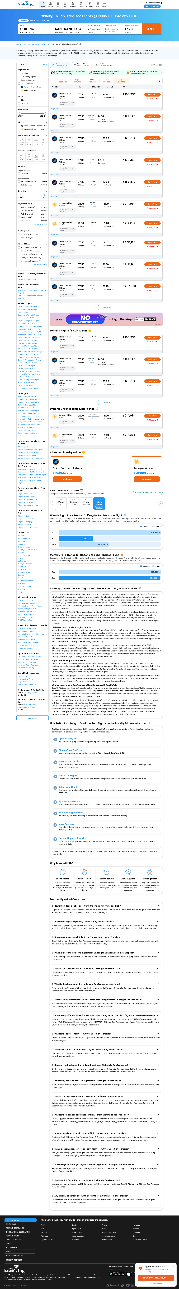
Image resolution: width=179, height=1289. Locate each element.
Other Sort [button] (158, 65)
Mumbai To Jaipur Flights (28, 388)
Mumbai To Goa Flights (27, 323)
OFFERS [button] (9, 1243)
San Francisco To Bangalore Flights (32, 475)
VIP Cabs (75, 1240)
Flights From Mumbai (26, 496)
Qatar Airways (24, 572)
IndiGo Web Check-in (27, 628)
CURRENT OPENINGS (14, 1260)
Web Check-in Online (27, 684)
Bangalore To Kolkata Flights (29, 357)
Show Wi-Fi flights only (29, 234)
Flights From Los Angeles (28, 505)
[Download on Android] (116, 1275)
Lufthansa (22, 561)
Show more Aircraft (40, 265)
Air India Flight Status (26, 603)
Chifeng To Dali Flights (27, 447)
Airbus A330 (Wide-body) (30, 261)
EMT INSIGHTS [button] (11, 1247)
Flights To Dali (23, 516)
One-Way (23, 21)
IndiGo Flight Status (25, 600)
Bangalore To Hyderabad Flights (31, 399)
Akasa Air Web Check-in (28, 637)
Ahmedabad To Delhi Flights (29, 335)
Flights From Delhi (25, 494)
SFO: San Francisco (28, 181)
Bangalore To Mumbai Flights (30, 326)
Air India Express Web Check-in (31, 634)
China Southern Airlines (32, 87)
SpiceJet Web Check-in (28, 640)
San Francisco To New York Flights (32, 477)
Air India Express (24, 538)
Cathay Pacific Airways (27, 550)
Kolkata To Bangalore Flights (29, 371)
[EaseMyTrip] (25, 5)
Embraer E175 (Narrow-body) (31, 254)
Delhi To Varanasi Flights (28, 436)
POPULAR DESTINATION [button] (15, 1228)
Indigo (20, 558)
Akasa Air (22, 544)
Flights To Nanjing (25, 521)
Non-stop (24, 73)
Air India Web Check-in (27, 631)
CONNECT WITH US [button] (14, 1240)
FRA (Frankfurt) (26, 217)
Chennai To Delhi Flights (27, 349)
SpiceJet (21, 583)
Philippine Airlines (25, 569)
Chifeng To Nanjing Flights (28, 452)
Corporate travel (109, 1236)
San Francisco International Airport (27, 705)
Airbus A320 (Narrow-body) (31, 247)
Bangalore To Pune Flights (28, 402)
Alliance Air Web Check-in (29, 642)
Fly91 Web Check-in (26, 648)
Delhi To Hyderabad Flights (29, 337)
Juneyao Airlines (30, 90)
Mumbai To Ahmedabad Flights (31, 413)
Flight (43, 1225)
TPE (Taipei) (25, 221)
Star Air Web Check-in (27, 645)
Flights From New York (27, 502)
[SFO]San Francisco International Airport (69, 32)
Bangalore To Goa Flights (28, 354)
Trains (104, 1225)
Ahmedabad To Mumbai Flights (31, 351)
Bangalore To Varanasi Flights (30, 422)
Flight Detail (55, 109)
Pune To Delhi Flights (26, 318)
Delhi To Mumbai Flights (27, 306)
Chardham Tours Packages (29, 656)
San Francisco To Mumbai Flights (31, 472)
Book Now (152, 94)
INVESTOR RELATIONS (14, 1255)
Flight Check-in (47, 1240)
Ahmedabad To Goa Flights (29, 396)
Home (19, 44)
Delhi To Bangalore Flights (28, 321)
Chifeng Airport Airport (27, 279)
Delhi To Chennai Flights (27, 363)
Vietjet (20, 592)
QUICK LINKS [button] (11, 1224)
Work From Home (140, 1240)
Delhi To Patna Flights (26, 365)
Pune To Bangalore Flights (28, 380)
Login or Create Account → (156, 1278)
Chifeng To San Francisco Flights (31, 458)
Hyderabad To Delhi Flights (29, 329)
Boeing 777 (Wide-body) (30, 251)
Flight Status (23, 682)
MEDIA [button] (8, 1251)
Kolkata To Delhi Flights (27, 343)
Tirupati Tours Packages (28, 659)
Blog (135, 1236)
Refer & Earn (107, 1240)
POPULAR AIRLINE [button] (12, 1236)
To (56, 25)
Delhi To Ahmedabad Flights (29, 360)
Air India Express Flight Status (30, 606)
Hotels (74, 1225)
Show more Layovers (39, 224)
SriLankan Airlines (25, 586)
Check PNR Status (109, 1232)
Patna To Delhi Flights (26, 377)
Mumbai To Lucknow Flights (29, 424)
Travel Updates (78, 1236)
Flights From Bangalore (27, 499)
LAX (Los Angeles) (27, 211)
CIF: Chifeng (25, 173)
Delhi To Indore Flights (27, 430)
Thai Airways (23, 589)
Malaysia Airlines (25, 564)
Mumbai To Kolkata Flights (28, 346)
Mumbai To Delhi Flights (27, 309)
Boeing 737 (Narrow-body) (31, 258)
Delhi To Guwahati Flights (28, 405)
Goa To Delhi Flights (26, 408)
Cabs (104, 1229)
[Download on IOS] (133, 1275)
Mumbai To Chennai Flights (29, 416)
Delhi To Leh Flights (25, 385)
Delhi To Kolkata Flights (27, 340)
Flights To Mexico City (26, 519)
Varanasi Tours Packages (28, 665)
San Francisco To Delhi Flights (30, 469)
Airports (44, 1232)
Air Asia (21, 536)
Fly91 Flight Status (25, 620)
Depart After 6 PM (27, 83)
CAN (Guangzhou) (28, 207)
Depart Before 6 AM (28, 80)
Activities (44, 1236)
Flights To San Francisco (28, 527)
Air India (21, 541)
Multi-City (45, 21)
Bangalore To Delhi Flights (28, 315)
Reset (45, 64)
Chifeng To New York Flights (29, 455)
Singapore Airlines (25, 581)
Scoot (20, 578)
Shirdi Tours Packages (27, 668)
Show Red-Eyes (27, 238)
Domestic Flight (24, 676)
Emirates (21, 552)
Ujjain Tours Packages (27, 662)
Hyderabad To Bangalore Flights (31, 419)
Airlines (136, 1229)
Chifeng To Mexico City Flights (30, 450)
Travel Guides (77, 1232)
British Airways (24, 547)
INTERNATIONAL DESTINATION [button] (18, 1232)
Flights (27, 44)
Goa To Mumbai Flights (27, 368)
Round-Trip (34, 21)
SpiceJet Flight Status (26, 611)
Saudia (21, 575)
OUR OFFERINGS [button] (12, 1220)
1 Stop (23, 100)
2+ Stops (24, 103)
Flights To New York (26, 524)
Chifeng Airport (30, 692)
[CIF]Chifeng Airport (27, 32)
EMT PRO (136, 1232)
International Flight (25, 679)
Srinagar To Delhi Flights (28, 427)
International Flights (41, 44)
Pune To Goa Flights (26, 382)
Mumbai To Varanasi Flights (29, 374)
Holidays (136, 1225)
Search (151, 29)
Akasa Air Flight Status (27, 609)
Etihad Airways (24, 555)
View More (106, 307)
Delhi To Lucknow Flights (28, 433)
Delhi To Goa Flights (26, 312)
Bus (42, 1229)
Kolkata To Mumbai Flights (28, 410)
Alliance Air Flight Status (27, 614)
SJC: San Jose (26, 185)
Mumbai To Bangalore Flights (30, 332)
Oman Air (22, 566)
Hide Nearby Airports (28, 77)
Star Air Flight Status (26, 617)
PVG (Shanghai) (27, 214)
